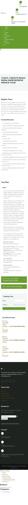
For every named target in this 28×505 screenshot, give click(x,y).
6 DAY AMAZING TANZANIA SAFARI (17, 340)
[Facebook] (6, 381)
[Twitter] (2, 381)
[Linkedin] (13, 381)
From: (4, 300)
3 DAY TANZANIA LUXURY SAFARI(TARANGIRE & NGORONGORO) (17, 352)
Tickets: (5, 304)
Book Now (14, 308)
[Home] (3, 13)
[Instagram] (9, 381)
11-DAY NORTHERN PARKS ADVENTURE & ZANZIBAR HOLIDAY (17, 326)
